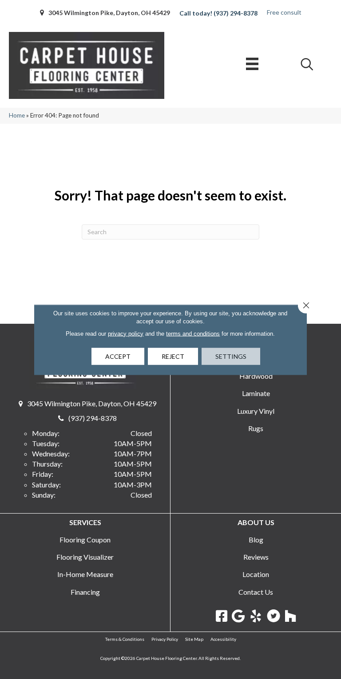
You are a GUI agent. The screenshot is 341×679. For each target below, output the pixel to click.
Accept (118, 356)
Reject (173, 356)
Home (17, 115)
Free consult (284, 12)
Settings (230, 356)
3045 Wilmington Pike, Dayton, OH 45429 (109, 12)
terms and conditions (193, 333)
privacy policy (125, 333)
